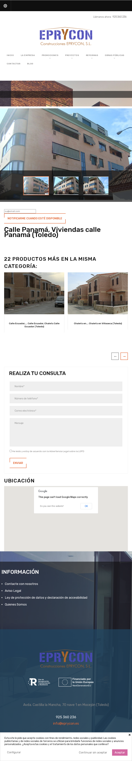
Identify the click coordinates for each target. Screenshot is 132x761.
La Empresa (28, 55)
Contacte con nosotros (21, 584)
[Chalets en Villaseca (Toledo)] (98, 293)
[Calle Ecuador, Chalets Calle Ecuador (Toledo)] (34, 293)
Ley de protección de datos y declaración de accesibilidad (45, 597)
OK (86, 506)
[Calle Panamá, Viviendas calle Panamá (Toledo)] (36, 185)
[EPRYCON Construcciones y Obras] (66, 35)
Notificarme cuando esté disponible (35, 218)
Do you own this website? (52, 506)
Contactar (13, 63)
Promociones (50, 55)
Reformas (92, 55)
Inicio (10, 55)
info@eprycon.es (66, 723)
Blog (30, 63)
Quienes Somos (15, 604)
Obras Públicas (114, 55)
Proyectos (72, 55)
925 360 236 (119, 16)
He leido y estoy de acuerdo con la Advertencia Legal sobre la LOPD (48, 451)
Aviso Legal (12, 591)
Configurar (14, 752)
